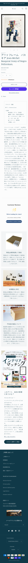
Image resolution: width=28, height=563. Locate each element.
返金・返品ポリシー (8, 470)
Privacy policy (6, 484)
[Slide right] (17, 50)
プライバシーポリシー (9, 463)
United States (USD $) (13, 541)
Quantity (3, 72)
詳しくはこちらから (9, 436)
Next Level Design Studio (10, 505)
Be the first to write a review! (14, 221)
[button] (2, 8)
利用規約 (5, 460)
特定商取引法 (6, 467)
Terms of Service (7, 480)
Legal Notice (6, 491)
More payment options (14, 92)
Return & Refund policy (9, 487)
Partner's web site (7, 494)
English (13, 549)
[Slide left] (10, 50)
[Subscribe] (23, 525)
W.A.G (12, 560)
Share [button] (4, 96)
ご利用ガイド (6, 456)
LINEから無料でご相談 (12, 442)
